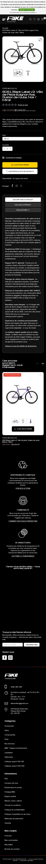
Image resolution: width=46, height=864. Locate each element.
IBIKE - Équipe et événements (16, 748)
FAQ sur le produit (23, 205)
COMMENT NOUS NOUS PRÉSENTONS (23, 521)
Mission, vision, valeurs (13, 801)
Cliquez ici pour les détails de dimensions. (21, 346)
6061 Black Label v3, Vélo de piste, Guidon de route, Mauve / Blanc (21, 441)
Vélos (7, 730)
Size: (4, 135)
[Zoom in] (40, 40)
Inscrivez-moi (32, 645)
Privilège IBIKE (10, 792)
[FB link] (4, 657)
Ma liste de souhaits (12, 849)
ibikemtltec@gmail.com (19, 703)
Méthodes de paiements (14, 818)
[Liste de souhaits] (34, 20)
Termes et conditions (13, 805)
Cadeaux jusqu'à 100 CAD (14, 761)
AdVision (15, 860)
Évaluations (23, 210)
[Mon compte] (38, 20)
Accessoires (9, 726)
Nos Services (10, 744)
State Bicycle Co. (9, 88)
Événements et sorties (13, 787)
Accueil (5, 28)
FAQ (6, 778)
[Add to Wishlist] (41, 375)
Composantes (10, 735)
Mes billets (9, 844)
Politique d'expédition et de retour (18, 814)
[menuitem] (30, 19)
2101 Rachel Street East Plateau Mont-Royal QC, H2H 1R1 (19, 711)
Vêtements (9, 757)
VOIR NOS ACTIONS (23, 488)
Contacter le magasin (14, 157)
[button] (38, 364)
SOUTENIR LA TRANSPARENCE (23, 556)
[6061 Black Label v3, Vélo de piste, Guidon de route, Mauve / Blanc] (23, 395)
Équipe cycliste (10, 796)
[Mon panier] (42, 20)
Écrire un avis (23, 105)
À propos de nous (11, 783)
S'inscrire (8, 836)
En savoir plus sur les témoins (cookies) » (23, 12)
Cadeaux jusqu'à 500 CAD (14, 766)
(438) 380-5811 (16, 687)
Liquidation (9, 752)
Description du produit (23, 200)
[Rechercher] (30, 20)
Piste (6, 739)
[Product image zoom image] (23, 53)
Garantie (8, 823)
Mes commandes (11, 840)
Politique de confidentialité (15, 810)
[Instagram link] (10, 657)
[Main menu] (4, 20)
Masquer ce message (26, 10)
